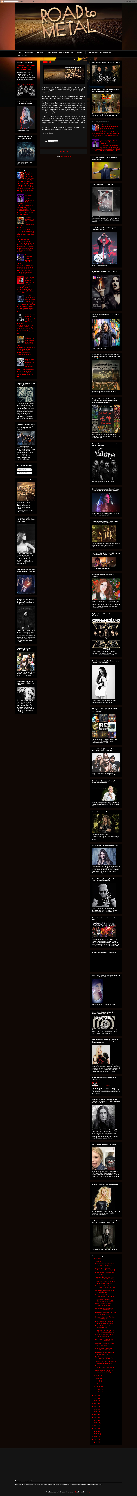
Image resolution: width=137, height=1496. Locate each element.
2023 (96, 1401)
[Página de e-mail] (45, 141)
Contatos (80, 52)
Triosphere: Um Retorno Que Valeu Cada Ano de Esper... (104, 1331)
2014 (96, 1425)
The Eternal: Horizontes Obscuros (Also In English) (104, 1300)
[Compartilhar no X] (53, 141)
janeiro (98, 1392)
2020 (96, 1409)
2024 (96, 1398)
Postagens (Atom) (66, 156)
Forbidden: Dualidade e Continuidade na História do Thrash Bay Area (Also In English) (25, 177)
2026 (96, 1259)
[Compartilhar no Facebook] (55, 141)
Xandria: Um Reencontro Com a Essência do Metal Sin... (105, 1362)
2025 (96, 1395)
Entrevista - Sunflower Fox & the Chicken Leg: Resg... (105, 1313)
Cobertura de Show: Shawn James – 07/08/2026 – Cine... (105, 1340)
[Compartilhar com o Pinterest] (57, 141)
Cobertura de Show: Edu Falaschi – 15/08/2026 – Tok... (105, 1286)
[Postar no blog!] (51, 141)
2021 (96, 1406)
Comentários (23, 472)
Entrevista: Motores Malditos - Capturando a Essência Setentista (25, 199)
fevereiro (99, 1389)
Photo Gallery (21, 55)
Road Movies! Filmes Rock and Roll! (60, 52)
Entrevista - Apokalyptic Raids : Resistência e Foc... (105, 1353)
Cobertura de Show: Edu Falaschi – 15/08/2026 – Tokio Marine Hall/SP (25, 259)
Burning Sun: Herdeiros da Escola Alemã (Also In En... (104, 1357)
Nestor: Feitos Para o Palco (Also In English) (104, 1326)
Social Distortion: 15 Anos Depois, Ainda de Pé (103, 1304)
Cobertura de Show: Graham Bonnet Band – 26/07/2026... (105, 1366)
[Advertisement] (30, 1464)
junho (98, 1378)
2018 (96, 1414)
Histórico (40, 52)
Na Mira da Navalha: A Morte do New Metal (25, 240)
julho (97, 1375)
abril (97, 1383)
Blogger (89, 1492)
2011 (95, 1434)
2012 (96, 1431)
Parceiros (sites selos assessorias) (100, 52)
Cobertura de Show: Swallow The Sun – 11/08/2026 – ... (104, 1264)
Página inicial (63, 151)
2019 (96, 1412)
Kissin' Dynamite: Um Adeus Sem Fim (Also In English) (104, 1322)
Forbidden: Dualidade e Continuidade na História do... (105, 1295)
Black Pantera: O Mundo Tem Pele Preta (29, 278)
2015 (96, 1423)
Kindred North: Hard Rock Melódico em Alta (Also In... (104, 1349)
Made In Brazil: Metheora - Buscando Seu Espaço (29, 361)
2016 (96, 1420)
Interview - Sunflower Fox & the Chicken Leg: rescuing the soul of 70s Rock (25, 341)
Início (19, 52)
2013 (96, 1428)
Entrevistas (29, 52)
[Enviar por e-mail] (49, 141)
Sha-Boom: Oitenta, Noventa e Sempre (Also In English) (105, 1282)
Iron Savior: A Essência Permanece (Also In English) (105, 1269)
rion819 (75, 1492)
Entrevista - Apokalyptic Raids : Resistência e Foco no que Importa (26, 67)
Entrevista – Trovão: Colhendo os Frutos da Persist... (105, 1344)
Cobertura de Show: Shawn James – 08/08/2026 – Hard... (105, 1309)
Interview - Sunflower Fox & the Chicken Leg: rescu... (105, 1318)
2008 (96, 1442)
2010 (96, 1436)
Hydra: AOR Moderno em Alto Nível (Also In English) (104, 1371)
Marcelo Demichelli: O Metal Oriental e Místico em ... (104, 1335)
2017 (96, 1417)
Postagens (22, 469)
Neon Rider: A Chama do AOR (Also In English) (30, 297)
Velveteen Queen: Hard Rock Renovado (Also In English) (104, 1278)
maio (97, 1381)
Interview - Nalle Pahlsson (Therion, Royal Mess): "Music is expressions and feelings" (26, 319)
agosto (98, 1261)
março (98, 1386)
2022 (96, 1403)
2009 (96, 1439)
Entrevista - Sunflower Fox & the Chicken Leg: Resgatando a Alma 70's (25, 222)
